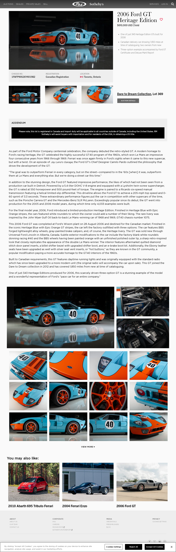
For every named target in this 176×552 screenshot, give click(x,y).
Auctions (8, 4)
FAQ (54, 521)
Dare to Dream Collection (134, 94)
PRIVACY (156, 519)
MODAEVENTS (58, 527)
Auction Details (128, 101)
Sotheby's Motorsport (62, 530)
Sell (45, 4)
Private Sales (33, 4)
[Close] (172, 547)
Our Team (13, 524)
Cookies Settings (159, 521)
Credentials (111, 521)
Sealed (19, 4)
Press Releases (112, 524)
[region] (88, 547)
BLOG (108, 527)
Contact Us (14, 527)
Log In (164, 4)
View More (87, 447)
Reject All (133, 547)
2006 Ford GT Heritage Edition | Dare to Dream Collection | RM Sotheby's (88, 4)
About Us (13, 521)
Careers (56, 524)
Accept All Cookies (154, 547)
